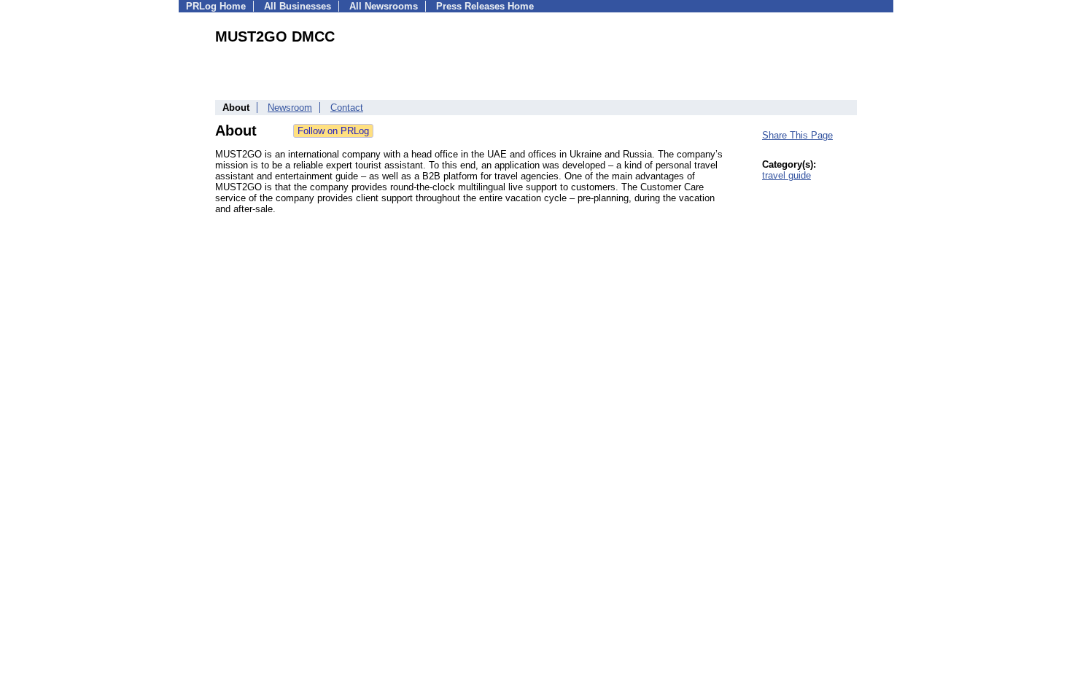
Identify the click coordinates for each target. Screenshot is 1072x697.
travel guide (786, 175)
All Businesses (297, 6)
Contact (346, 107)
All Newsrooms (383, 6)
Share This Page (797, 135)
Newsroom (290, 107)
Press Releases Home (485, 6)
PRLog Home (216, 6)
